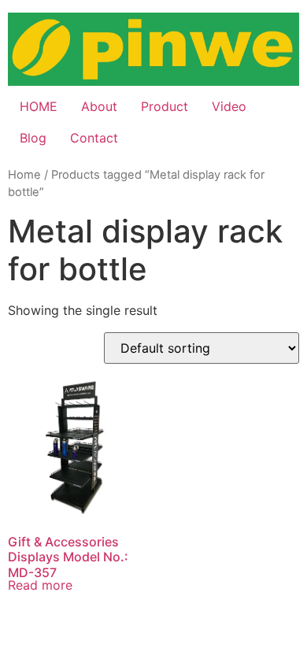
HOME (38, 106)
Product (164, 106)
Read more (40, 585)
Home (24, 175)
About (99, 106)
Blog (33, 138)
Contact (94, 138)
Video (229, 106)
